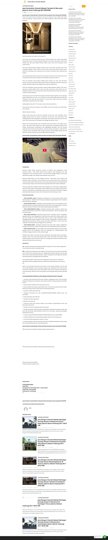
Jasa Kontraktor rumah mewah (76, 131)
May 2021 (71, 77)
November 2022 (72, 53)
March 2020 (71, 99)
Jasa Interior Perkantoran (74, 127)
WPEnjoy (63, 538)
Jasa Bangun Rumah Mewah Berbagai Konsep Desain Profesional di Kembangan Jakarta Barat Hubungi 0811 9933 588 (52, 523)
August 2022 (71, 60)
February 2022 (72, 67)
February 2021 (72, 84)
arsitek (39, 97)
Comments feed (72, 143)
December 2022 (72, 51)
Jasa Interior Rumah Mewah (75, 129)
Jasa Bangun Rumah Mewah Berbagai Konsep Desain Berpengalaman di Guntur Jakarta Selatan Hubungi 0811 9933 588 (52, 463)
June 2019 (71, 112)
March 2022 (71, 64)
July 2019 (71, 110)
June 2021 (71, 75)
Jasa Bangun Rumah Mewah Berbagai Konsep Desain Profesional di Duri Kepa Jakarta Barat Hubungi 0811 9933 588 (52, 422)
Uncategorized (72, 133)
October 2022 (72, 56)
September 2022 (72, 58)
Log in (70, 138)
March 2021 (71, 82)
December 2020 (72, 88)
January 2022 (72, 69)
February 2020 (72, 102)
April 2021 (71, 80)
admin (25, 12)
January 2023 (72, 49)
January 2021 (72, 86)
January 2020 (72, 104)
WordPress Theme (58, 538)
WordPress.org (72, 145)
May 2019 (71, 115)
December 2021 (72, 71)
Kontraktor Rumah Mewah (36, 2)
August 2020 (71, 93)
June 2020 (71, 97)
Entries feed (71, 141)
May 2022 (71, 62)
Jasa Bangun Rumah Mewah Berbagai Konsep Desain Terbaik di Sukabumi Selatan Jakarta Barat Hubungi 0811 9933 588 (52, 483)
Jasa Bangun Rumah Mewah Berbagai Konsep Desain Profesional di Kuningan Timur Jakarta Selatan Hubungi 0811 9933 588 (44, 503)
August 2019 (71, 108)
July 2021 (71, 73)
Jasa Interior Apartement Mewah (76, 122)
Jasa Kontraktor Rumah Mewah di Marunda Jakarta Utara (33, 404)
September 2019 (72, 106)
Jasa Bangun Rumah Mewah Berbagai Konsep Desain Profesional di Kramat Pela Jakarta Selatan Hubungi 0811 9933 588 (52, 442)
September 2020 (72, 91)
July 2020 (71, 95)
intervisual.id (48, 127)
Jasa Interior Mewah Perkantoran (76, 124)
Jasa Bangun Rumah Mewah (28, 5)
